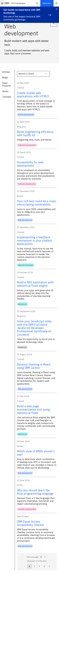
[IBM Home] (7, 3)
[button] (37, 3)
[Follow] (53, 23)
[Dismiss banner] (56, 9)
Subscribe (47, 3)
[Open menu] (2, 3)
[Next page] (49, 566)
